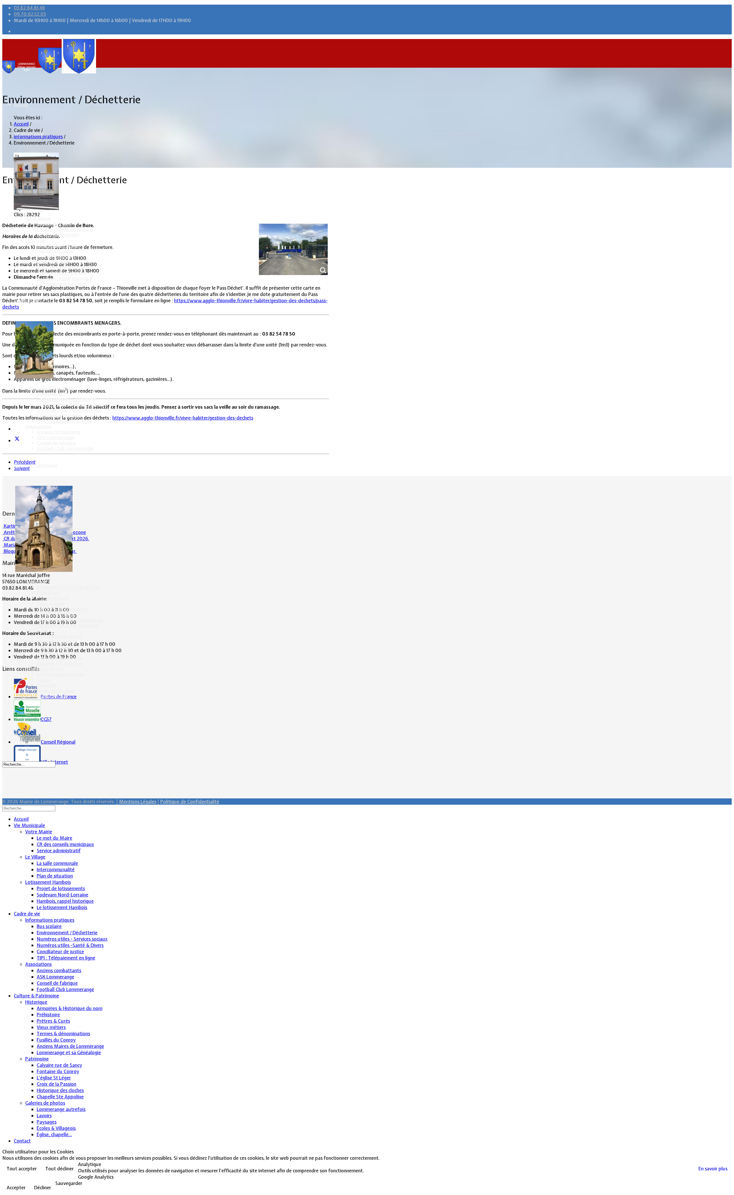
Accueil (21, 105)
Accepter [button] (16, 1187)
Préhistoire (48, 592)
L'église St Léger (53, 647)
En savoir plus (712, 1168)
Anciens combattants (59, 432)
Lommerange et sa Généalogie (68, 625)
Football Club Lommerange (65, 448)
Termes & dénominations (62, 609)
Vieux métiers (50, 603)
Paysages (46, 685)
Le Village (35, 240)
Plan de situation (54, 256)
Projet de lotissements (59, 267)
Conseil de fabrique (56, 443)
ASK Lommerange (55, 437)
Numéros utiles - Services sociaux (71, 405)
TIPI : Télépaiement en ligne (64, 421)
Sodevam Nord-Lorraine (62, 273)
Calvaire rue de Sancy (59, 636)
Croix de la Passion (56, 652)
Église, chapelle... (53, 696)
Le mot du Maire (54, 224)
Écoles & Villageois (56, 690)
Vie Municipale (28, 133)
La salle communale (57, 245)
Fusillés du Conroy (56, 614)
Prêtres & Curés (53, 598)
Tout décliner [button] (59, 1168)
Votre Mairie (38, 218)
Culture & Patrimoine (35, 465)
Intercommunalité (55, 251)
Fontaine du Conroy (57, 641)
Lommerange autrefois (60, 674)
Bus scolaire (49, 394)
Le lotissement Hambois (61, 283)
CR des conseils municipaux (65, 229)
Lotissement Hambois (47, 262)
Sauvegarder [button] (68, 1183)
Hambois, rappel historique (64, 278)
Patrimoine (36, 630)
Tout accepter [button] (22, 1168)
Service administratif (58, 234)
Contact (22, 713)
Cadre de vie (26, 300)
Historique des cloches (60, 658)
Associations (38, 426)
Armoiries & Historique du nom (68, 587)
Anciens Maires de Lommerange (70, 620)
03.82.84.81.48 (29, 8)
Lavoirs (44, 680)
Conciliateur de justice (59, 415)
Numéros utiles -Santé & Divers (69, 410)
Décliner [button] (42, 1187)
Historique (35, 581)
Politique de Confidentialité (189, 801)
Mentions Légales (137, 801)
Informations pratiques (49, 388)
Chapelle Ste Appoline (59, 663)
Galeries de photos (44, 669)
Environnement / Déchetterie (66, 399)
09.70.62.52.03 (30, 14)
